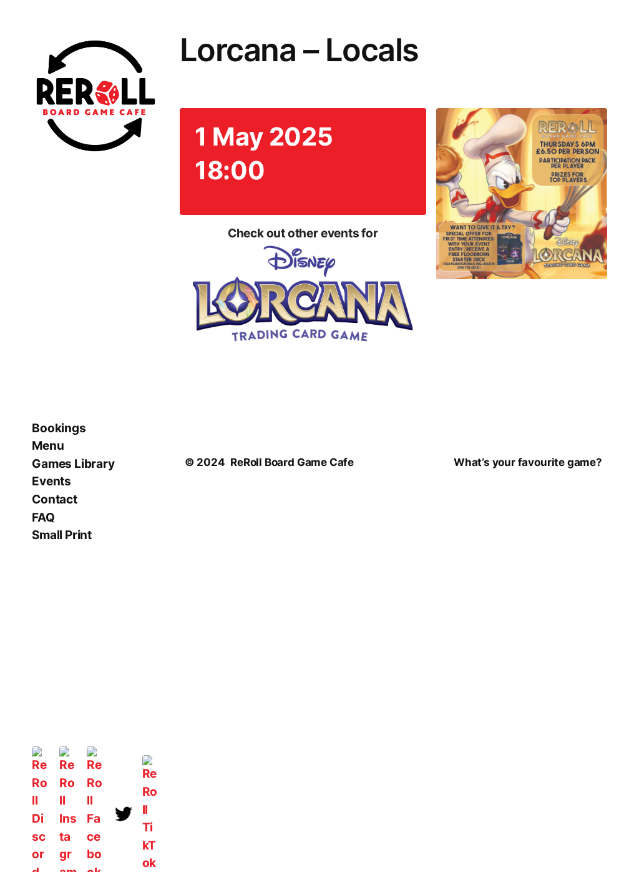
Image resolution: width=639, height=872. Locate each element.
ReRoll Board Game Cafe (292, 462)
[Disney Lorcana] (303, 296)
